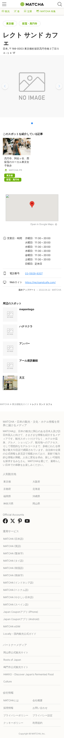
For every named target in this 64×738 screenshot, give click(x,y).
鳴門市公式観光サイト (15, 667)
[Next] (59, 86)
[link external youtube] (28, 522)
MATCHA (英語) (12, 546)
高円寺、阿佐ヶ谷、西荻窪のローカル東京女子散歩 (16, 162)
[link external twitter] (13, 522)
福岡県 (7, 496)
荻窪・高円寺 (29, 23)
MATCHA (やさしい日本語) (18, 597)
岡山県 (36, 503)
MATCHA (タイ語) (13, 560)
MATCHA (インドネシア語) (18, 582)
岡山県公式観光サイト (15, 652)
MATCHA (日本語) (13, 538)
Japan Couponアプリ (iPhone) (20, 611)
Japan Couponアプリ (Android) (21, 619)
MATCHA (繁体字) (13, 553)
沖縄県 (36, 496)
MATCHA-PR (15, 170)
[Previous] (5, 86)
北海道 (36, 488)
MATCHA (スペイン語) (15, 604)
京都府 (7, 488)
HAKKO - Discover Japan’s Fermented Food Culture (28, 678)
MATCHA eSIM (11, 626)
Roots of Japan (12, 659)
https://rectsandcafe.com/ (40, 282)
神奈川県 (8, 503)
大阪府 (36, 481)
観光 (7, 11)
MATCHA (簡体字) (13, 575)
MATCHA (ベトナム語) (15, 589)
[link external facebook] (6, 522)
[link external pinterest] (20, 522)
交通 (29, 11)
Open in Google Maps (42, 224)
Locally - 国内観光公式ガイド (19, 633)
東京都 (10, 23)
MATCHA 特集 (48, 11)
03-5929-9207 (34, 273)
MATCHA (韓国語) (13, 567)
